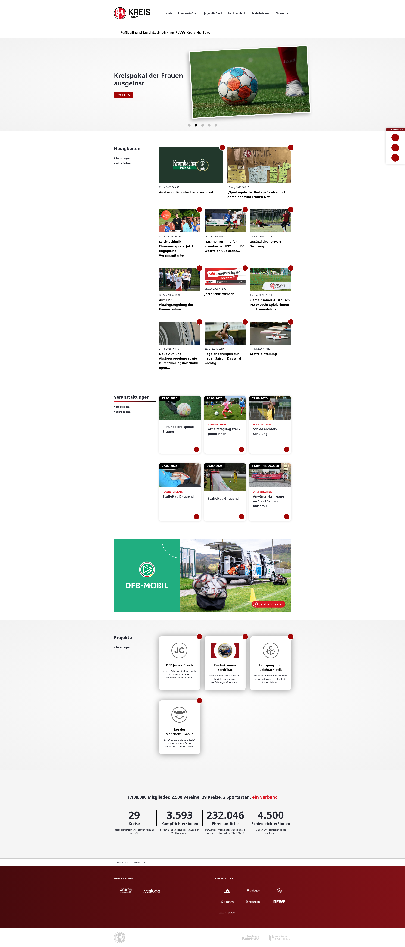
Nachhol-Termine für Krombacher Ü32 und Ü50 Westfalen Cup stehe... (224, 246)
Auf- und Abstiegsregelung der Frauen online (176, 304)
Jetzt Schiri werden (219, 294)
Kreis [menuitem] (169, 13)
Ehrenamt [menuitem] (282, 13)
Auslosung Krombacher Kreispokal (186, 192)
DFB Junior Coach (179, 665)
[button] (189, 125)
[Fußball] (395, 137)
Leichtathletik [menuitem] (237, 13)
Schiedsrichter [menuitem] (261, 13)
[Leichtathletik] (395, 147)
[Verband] (395, 158)
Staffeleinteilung (263, 354)
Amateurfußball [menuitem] (188, 13)
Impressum (122, 862)
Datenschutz (140, 862)
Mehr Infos (123, 94)
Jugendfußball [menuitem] (213, 13)
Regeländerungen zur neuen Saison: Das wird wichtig (223, 358)
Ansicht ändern (122, 163)
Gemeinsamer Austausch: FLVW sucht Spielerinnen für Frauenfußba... (270, 304)
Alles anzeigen (122, 158)
